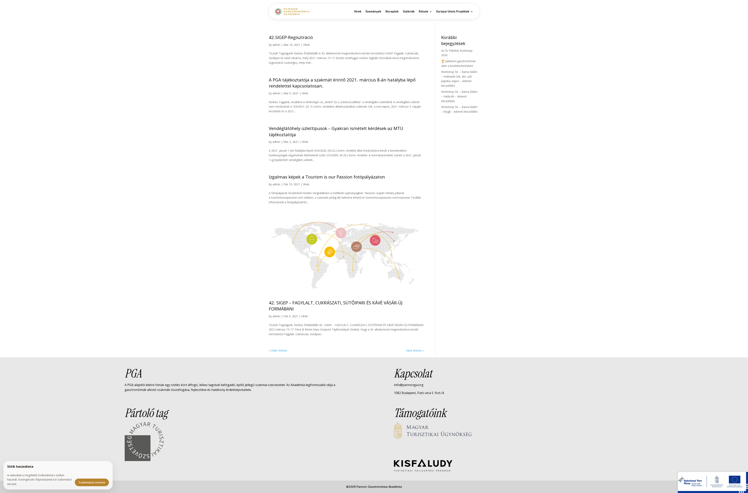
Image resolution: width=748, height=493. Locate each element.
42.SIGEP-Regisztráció (291, 37)
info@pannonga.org (408, 385)
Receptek (392, 11)
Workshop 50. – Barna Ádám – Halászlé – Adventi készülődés (459, 96)
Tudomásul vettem (91, 482)
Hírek (357, 11)
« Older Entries (278, 350)
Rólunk (423, 11)
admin (276, 45)
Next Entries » (415, 350)
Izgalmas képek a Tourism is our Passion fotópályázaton (327, 177)
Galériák (409, 11)
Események (373, 11)
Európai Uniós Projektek (452, 11)
